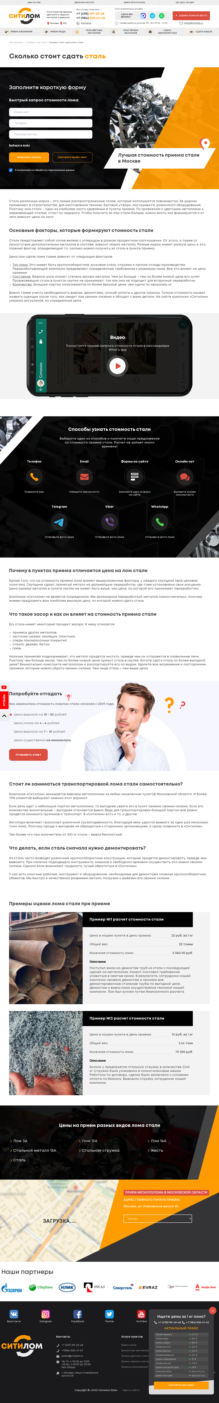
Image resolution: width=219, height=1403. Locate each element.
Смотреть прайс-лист (72, 157)
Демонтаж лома (164, 1376)
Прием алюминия (165, 1355)
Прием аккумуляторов (167, 1367)
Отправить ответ (28, 755)
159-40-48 (90, 13)
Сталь (19, 1160)
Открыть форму (134, 478)
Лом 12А (89, 1141)
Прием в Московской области (140, 1367)
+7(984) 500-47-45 (72, 1351)
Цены (34, 2)
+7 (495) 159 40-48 (34, 461)
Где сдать (185, 2)
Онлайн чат (185, 461)
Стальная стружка (101, 1150)
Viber (109, 506)
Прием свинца (163, 1363)
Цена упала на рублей (37, 723)
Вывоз (134, 2)
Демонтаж (84, 2)
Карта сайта (131, 1390)
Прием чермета (164, 1335)
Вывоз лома (128, 1345)
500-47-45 (90, 18)
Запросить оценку (29, 157)
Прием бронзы (163, 1351)
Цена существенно (42, 740)
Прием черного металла (137, 1362)
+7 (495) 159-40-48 (72, 1345)
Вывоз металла (163, 1372)
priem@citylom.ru (193, 23)
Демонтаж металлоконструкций (142, 1351)
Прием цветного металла (137, 1356)
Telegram (59, 506)
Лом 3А (20, 1141)
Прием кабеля (163, 1343)
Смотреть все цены (181, 1385)
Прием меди (162, 1339)
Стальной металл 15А (34, 1150)
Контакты (86, 23)
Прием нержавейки (166, 1359)
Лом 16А (158, 1141)
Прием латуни (163, 1347)
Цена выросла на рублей (40, 714)
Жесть (157, 1150)
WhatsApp (159, 506)
